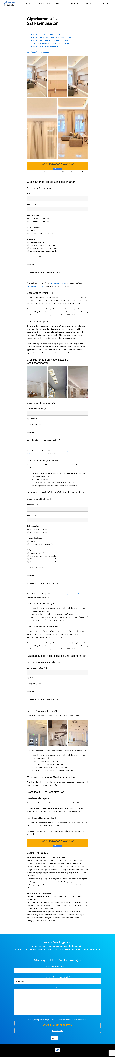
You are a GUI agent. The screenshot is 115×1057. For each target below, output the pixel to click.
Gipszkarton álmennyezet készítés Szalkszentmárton (51, 37)
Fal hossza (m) (32, 194)
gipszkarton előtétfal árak (75, 594)
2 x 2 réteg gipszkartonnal (40, 221)
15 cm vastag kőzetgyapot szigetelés (43, 251)
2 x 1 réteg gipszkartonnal (40, 218)
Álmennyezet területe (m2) (37, 409)
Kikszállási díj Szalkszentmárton (39, 52)
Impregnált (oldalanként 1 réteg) (42, 233)
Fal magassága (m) (34, 204)
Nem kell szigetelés (37, 242)
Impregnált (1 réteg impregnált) (42, 544)
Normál (33, 230)
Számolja (33, 419)
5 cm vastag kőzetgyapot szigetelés (43, 245)
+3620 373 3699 (57, 169)
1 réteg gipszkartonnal (38, 529)
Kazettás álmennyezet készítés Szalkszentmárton (50, 43)
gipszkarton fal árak (57, 283)
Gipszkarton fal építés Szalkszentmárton (46, 34)
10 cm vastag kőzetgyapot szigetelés (43, 248)
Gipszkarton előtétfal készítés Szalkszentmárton (49, 40)
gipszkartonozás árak (35, 286)
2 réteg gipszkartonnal (38, 532)
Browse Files (57, 1030)
